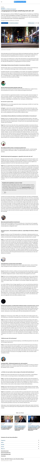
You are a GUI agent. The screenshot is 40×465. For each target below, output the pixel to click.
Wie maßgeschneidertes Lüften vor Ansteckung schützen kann (13, 147)
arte (14, 458)
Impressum (3, 455)
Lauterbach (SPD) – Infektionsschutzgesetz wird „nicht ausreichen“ (14, 363)
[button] (1, 1)
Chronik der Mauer (20, 458)
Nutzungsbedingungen (6, 454)
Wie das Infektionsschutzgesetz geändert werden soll (11, 87)
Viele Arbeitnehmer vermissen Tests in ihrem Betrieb (11, 263)
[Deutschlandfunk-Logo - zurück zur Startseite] (20, 2)
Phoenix (11, 458)
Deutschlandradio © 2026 (6, 460)
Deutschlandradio (5, 450)
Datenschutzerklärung (26, 187)
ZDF (8, 458)
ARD (6, 458)
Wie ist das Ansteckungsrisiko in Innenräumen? (10, 221)
